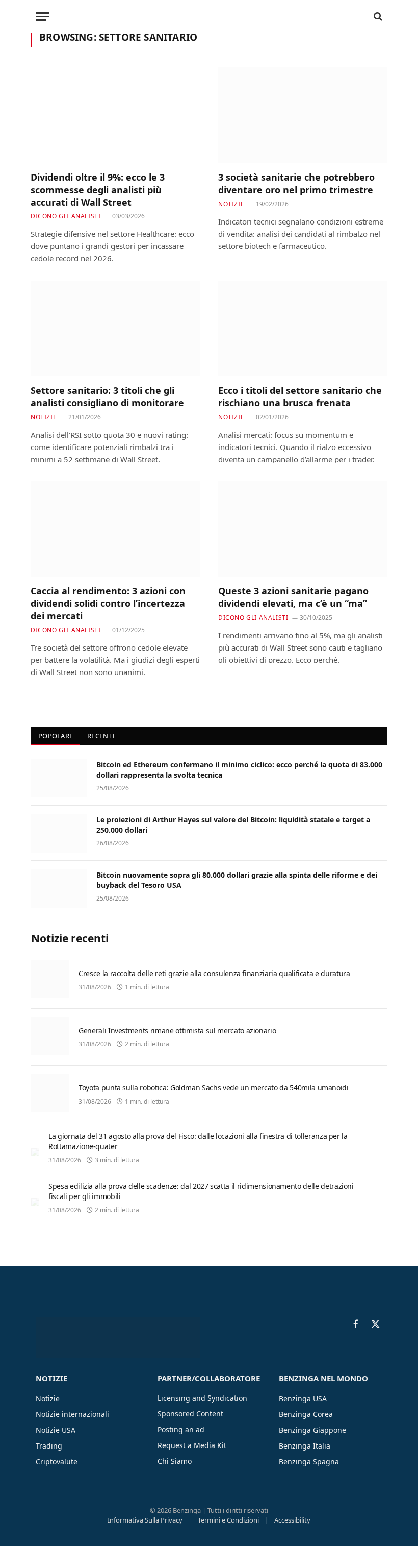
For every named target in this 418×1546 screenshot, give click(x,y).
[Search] (377, 16)
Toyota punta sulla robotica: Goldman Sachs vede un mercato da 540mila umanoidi (214, 1087)
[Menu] (42, 16)
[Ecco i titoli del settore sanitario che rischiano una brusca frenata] (302, 328)
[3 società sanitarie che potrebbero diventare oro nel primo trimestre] (302, 115)
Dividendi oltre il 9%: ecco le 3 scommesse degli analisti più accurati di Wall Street (98, 189)
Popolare (55, 735)
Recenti (100, 735)
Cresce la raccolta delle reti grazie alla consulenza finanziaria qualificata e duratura (214, 973)
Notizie (231, 204)
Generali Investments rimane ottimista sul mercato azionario (177, 1030)
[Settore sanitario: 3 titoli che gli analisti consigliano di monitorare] (115, 328)
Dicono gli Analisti (65, 216)
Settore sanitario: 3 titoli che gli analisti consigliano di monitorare (107, 396)
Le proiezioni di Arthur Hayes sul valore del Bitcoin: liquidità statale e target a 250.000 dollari (233, 825)
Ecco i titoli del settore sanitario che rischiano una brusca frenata (300, 396)
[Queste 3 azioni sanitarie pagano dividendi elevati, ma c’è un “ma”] (302, 529)
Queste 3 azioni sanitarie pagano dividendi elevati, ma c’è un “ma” (293, 597)
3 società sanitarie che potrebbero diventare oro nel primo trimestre (296, 183)
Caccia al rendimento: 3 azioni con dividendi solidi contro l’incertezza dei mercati (108, 603)
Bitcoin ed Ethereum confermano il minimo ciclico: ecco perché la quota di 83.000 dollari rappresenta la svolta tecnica (239, 770)
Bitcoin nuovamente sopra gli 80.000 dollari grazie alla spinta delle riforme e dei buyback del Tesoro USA (236, 880)
